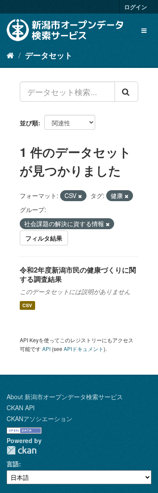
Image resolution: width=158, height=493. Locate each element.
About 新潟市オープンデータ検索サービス (65, 396)
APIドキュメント (84, 348)
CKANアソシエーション (39, 418)
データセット (48, 55)
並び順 (29, 122)
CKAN (21, 450)
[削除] (80, 195)
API (46, 348)
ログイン (135, 7)
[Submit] (126, 92)
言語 (13, 463)
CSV (27, 305)
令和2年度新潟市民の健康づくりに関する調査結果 (78, 274)
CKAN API (21, 407)
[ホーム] (10, 54)
